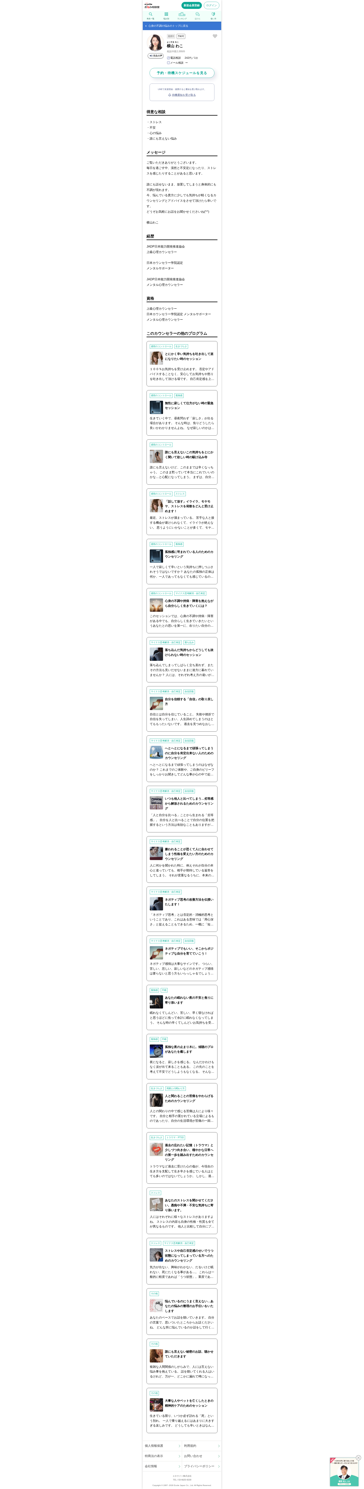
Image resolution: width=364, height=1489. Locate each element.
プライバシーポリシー (199, 1466)
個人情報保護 (154, 1445)
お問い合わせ (193, 1456)
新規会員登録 (192, 5)
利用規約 (190, 1445)
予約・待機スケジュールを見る (182, 73)
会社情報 (151, 1466)
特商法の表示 (154, 1456)
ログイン (211, 5)
